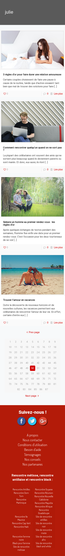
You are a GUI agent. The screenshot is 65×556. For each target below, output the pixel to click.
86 (41, 389)
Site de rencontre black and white (44, 545)
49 (27, 368)
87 (46, 389)
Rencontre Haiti (21, 526)
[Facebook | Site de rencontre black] (21, 422)
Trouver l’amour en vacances (19, 300)
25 (43, 352)
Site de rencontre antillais (44, 518)
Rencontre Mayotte (44, 503)
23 (32, 352)
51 (38, 368)
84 (29, 389)
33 (38, 357)
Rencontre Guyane (44, 489)
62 (49, 373)
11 (15, 347)
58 (27, 373)
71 (49, 378)
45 (55, 363)
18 (55, 347)
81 (55, 384)
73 (10, 384)
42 (38, 363)
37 (10, 363)
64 (10, 378)
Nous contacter (32, 440)
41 (32, 363)
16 (43, 347)
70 (43, 378)
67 (27, 378)
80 (49, 384)
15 (38, 347)
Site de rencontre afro (44, 538)
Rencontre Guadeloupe (43, 511)
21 (21, 352)
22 (27, 352)
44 (49, 363)
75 (21, 384)
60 (38, 373)
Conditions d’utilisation (32, 444)
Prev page (34, 332)
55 (10, 373)
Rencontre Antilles (21, 489)
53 (49, 368)
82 (18, 389)
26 (49, 352)
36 (55, 357)
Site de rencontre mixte (44, 531)
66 (21, 378)
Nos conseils (32, 459)
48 (21, 368)
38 (15, 363)
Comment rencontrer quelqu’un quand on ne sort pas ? (32, 149)
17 (49, 347)
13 (27, 347)
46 (10, 368)
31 (27, 357)
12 (21, 347)
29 (15, 357)
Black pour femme (21, 543)
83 (24, 389)
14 (32, 347)
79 (43, 384)
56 (15, 373)
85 (35, 389)
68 (32, 378)
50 (32, 368)
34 (43, 357)
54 (55, 368)
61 (43, 373)
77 (32, 384)
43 (43, 363)
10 (10, 347)
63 (55, 373)
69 (38, 378)
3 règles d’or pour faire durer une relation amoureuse (32, 74)
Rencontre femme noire (21, 538)
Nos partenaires (33, 464)
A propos (32, 435)
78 (38, 384)
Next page (30, 395)
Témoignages (32, 454)
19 (10, 352)
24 (38, 352)
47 (15, 368)
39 (21, 363)
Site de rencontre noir (44, 525)
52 (43, 368)
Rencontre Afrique (43, 506)
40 (27, 363)
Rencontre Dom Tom (21, 494)
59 (32, 373)
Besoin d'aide (32, 449)
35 (49, 357)
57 (21, 373)
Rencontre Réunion (44, 492)
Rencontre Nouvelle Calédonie (43, 498)
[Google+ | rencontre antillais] (43, 422)
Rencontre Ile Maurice (21, 518)
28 (10, 357)
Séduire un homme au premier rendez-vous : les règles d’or (29, 223)
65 (15, 378)
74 (15, 384)
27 (55, 352)
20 (15, 352)
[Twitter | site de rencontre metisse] (32, 422)
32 (32, 357)
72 (55, 378)
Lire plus (58, 93)
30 (21, 357)
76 (27, 384)
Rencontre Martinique (21, 501)
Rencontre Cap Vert (21, 523)
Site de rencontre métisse (21, 548)
